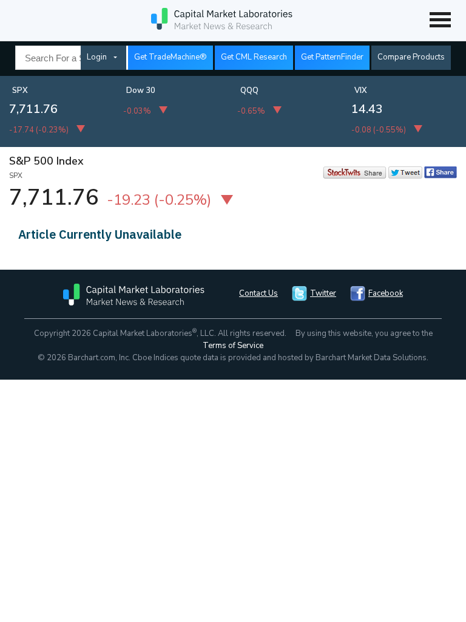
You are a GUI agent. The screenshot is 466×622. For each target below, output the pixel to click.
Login (97, 57)
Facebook (385, 293)
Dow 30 (140, 90)
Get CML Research (254, 57)
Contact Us (258, 293)
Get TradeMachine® (170, 57)
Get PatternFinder (332, 57)
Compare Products (411, 57)
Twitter (323, 293)
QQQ (249, 90)
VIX (360, 90)
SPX (20, 90)
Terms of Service (233, 345)
